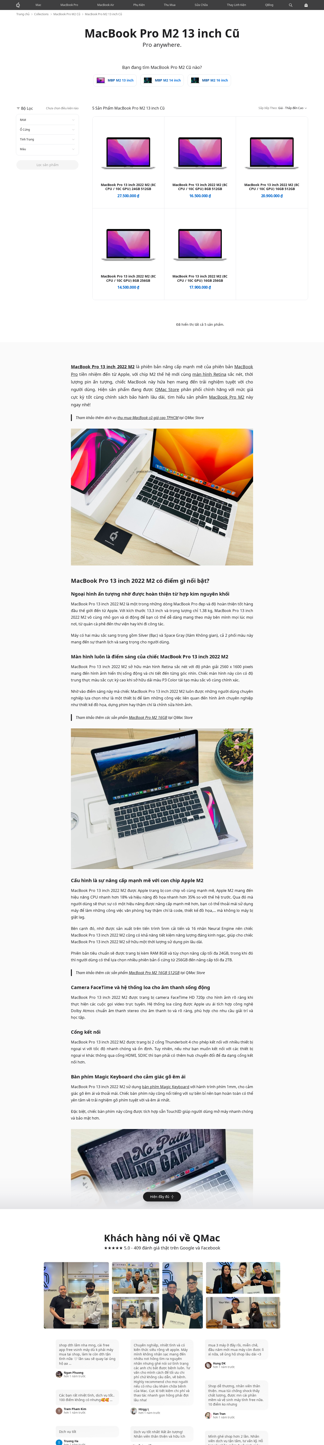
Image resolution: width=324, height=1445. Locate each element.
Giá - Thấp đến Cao (281, 111)
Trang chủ (22, 14)
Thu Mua (170, 5)
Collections (41, 14)
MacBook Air (105, 5)
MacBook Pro (69, 5)
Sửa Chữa (201, 5)
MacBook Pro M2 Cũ (66, 14)
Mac (38, 5)
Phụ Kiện (139, 5)
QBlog (269, 5)
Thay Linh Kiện (236, 5)
